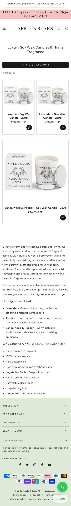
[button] (58, 28)
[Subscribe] (67, 440)
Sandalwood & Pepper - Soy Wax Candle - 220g (36, 207)
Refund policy (19, 495)
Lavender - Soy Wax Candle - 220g (52, 115)
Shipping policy (18, 499)
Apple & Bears (30, 491)
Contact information (39, 499)
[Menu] (4, 28)
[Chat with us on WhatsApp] (62, 487)
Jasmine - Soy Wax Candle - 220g (18, 115)
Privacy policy (36, 495)
